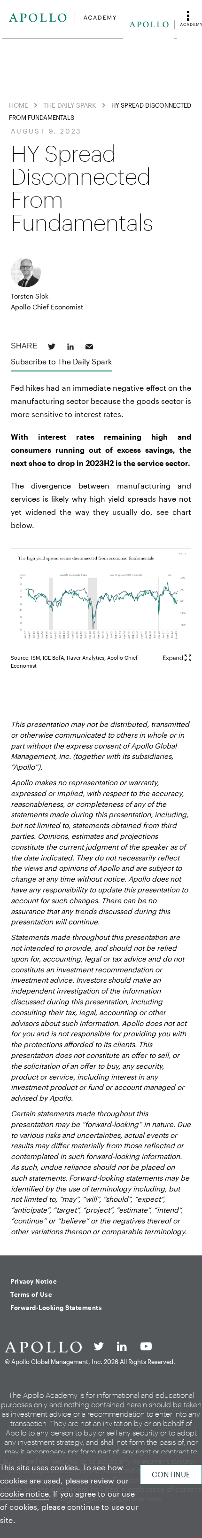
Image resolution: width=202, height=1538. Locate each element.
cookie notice (24, 1493)
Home (18, 105)
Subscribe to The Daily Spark (61, 361)
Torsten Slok (29, 296)
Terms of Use (31, 1294)
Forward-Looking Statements (56, 1307)
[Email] (89, 346)
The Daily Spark (69, 105)
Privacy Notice (33, 1281)
